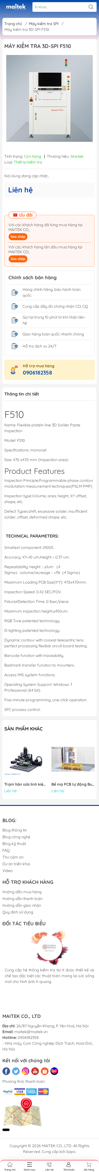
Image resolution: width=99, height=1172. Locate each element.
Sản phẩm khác (23, 729)
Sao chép (18, 236)
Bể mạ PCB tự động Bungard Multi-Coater (73, 784)
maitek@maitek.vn (31, 1031)
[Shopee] (45, 1071)
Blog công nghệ (16, 836)
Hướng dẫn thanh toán (22, 898)
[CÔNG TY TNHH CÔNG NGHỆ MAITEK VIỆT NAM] (16, 7)
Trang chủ (13, 23)
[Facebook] (6, 1071)
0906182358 (37, 372)
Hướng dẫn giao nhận (21, 905)
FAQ (6, 850)
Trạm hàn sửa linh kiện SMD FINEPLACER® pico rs (26, 784)
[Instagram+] (25, 1071)
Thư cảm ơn (13, 857)
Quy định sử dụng (17, 912)
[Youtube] (35, 1071)
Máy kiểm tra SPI (44, 23)
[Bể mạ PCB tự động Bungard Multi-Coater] (73, 759)
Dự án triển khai (16, 863)
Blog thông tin (14, 830)
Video (7, 870)
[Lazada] (54, 1071)
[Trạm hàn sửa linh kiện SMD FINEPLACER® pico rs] (26, 759)
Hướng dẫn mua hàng (22, 891)
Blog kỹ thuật (14, 843)
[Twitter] (16, 1071)
